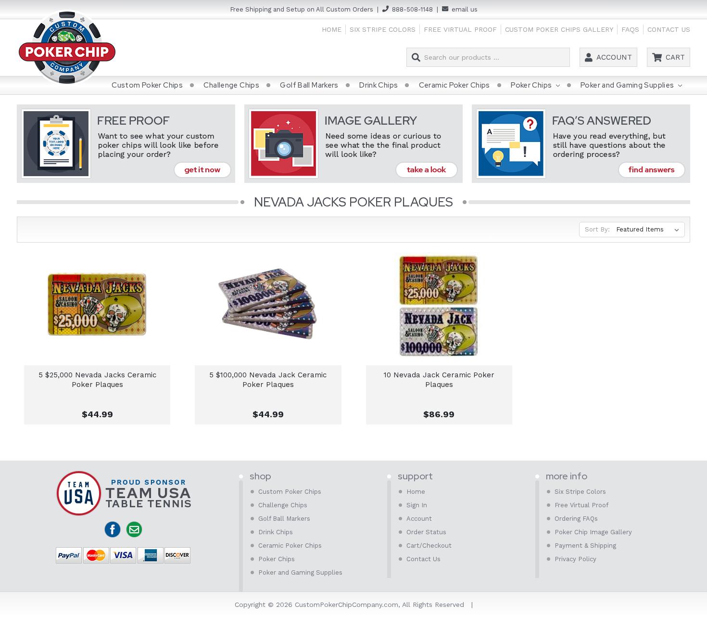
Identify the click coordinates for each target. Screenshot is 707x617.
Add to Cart (97, 314)
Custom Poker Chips (147, 85)
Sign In (416, 505)
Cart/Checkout (429, 545)
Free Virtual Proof (460, 29)
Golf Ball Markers (309, 85)
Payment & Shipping (585, 545)
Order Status (426, 532)
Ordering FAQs (576, 518)
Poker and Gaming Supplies (628, 85)
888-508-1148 (412, 9)
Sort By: (597, 229)
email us (465, 9)
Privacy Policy (575, 559)
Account (614, 57)
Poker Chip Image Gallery (593, 532)
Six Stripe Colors (383, 29)
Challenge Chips (231, 85)
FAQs (630, 29)
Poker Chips (532, 85)
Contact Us (668, 29)
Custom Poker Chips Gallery (559, 29)
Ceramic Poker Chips (454, 85)
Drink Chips (378, 85)
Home (331, 29)
